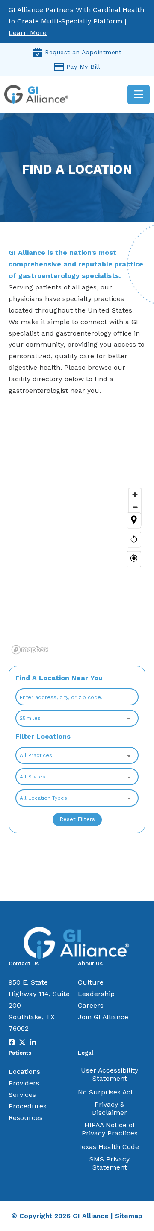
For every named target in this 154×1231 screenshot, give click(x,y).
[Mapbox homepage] (30, 650)
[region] (77, 539)
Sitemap (128, 1216)
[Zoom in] (135, 494)
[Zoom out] (135, 507)
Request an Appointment (83, 52)
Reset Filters (77, 819)
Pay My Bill (83, 66)
